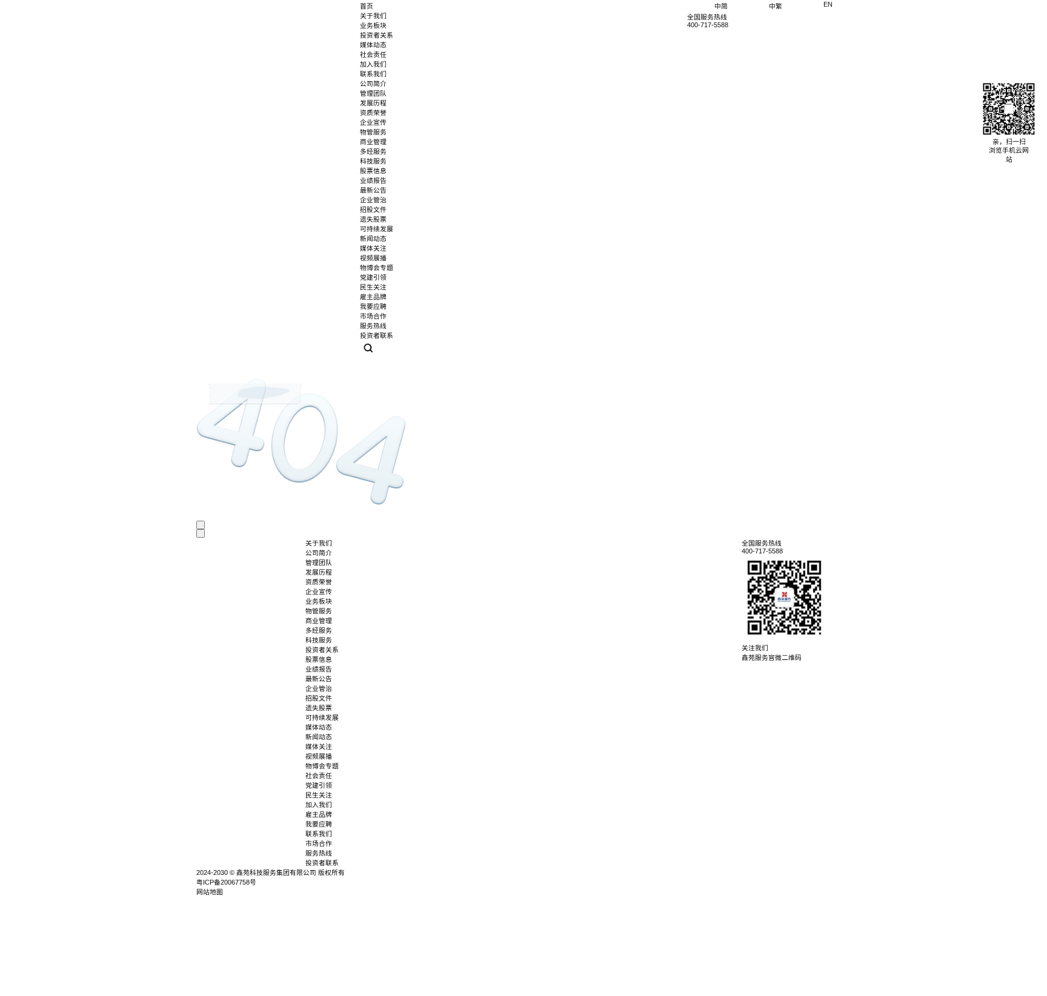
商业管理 (318, 620)
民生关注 (318, 795)
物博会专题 (322, 766)
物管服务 (318, 611)
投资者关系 (376, 35)
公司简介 (373, 83)
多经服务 (318, 630)
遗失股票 (373, 219)
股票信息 (373, 170)
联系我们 (373, 74)
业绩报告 (373, 180)
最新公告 (373, 190)
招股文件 (373, 209)
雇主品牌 (318, 814)
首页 (366, 6)
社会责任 (373, 54)
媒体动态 (373, 44)
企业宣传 (373, 122)
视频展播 (318, 756)
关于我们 (373, 15)
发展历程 (373, 103)
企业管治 (373, 199)
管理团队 (373, 93)
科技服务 (318, 640)
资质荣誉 (373, 112)
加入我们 (373, 64)
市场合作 (318, 843)
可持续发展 (376, 229)
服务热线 (318, 853)
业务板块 (373, 25)
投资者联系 (322, 862)
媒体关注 (318, 746)
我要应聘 (318, 824)
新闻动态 (318, 736)
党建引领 (318, 785)
